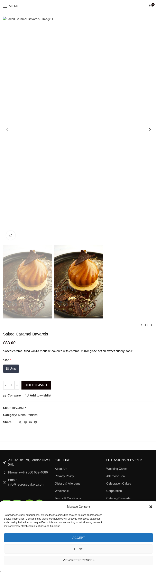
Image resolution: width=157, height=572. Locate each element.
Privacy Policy (64, 476)
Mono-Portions (28, 415)
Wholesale (62, 491)
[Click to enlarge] (10, 235)
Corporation (114, 491)
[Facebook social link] (14, 422)
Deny (78, 549)
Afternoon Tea (115, 476)
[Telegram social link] (35, 422)
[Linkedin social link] (30, 422)
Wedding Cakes (117, 468)
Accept (78, 537)
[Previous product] (141, 325)
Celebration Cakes (118, 483)
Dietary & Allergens (67, 483)
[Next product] (151, 325)
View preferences (78, 560)
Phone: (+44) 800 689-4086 (28, 472)
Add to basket (36, 385)
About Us (61, 468)
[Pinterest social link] (25, 422)
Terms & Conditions (68, 498)
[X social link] (20, 422)
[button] (151, 507)
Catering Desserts (118, 498)
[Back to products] (146, 325)
